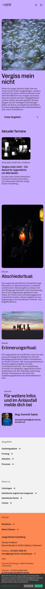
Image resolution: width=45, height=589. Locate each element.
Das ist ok (38, 586)
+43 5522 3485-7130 (18, 570)
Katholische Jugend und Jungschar (17, 493)
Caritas (5, 503)
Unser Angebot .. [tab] (13, 117)
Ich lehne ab (28, 586)
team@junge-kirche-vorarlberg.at (17, 554)
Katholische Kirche (10, 498)
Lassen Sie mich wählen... (10, 586)
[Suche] (36, 5)
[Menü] (41, 5)
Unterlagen (7, 488)
